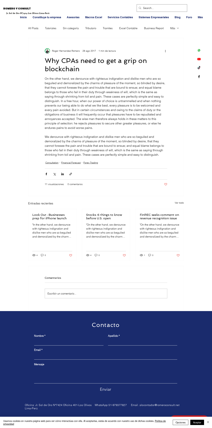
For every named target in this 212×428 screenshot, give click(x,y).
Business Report (154, 28)
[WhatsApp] (199, 50)
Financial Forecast (71, 162)
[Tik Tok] (199, 68)
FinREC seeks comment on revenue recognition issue (159, 216)
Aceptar (197, 422)
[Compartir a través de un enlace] (70, 174)
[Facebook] (199, 77)
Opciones (181, 422)
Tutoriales (50, 28)
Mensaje (39, 364)
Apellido (113, 335)
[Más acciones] (165, 51)
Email (37, 349)
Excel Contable (128, 28)
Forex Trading (90, 162)
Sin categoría (71, 28)
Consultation (51, 162)
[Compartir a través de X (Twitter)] (54, 174)
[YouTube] (199, 59)
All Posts (33, 28)
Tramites (108, 28)
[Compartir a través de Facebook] (46, 174)
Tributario (90, 28)
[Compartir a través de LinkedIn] (62, 174)
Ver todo (179, 202)
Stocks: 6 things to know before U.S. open (104, 216)
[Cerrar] (208, 422)
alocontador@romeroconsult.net (159, 405)
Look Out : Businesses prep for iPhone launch (49, 216)
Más (172, 28)
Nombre (39, 335)
